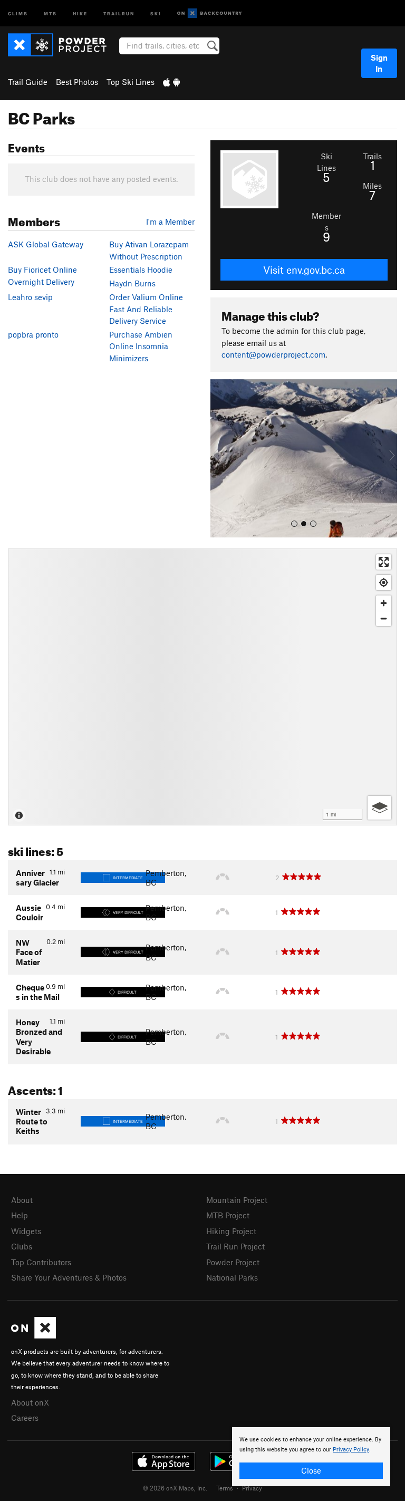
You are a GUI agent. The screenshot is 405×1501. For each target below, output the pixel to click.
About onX (30, 1402)
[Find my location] (383, 582)
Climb (18, 12)
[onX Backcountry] (209, 13)
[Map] (202, 687)
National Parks (232, 1277)
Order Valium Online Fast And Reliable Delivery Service (146, 308)
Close (311, 1470)
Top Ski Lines (131, 81)
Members (326, 221)
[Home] (62, 44)
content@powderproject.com (273, 354)
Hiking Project (231, 1231)
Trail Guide (27, 81)
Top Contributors (41, 1262)
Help (19, 1215)
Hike (80, 12)
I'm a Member (170, 221)
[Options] (379, 808)
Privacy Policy (351, 1449)
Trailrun (118, 12)
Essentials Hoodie (140, 269)
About (22, 1200)
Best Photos (77, 81)
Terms (224, 1488)
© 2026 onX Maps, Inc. (175, 1488)
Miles (372, 185)
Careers (24, 1417)
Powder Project (232, 1262)
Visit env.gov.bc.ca (304, 270)
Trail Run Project (235, 1246)
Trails (372, 156)
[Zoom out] (383, 618)
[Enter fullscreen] (383, 562)
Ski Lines (326, 161)
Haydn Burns (132, 283)
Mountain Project (236, 1200)
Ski (155, 12)
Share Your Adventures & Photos (69, 1277)
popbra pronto (33, 334)
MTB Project (227, 1215)
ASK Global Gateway (45, 244)
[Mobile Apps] (171, 81)
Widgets (26, 1231)
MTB (50, 12)
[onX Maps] (33, 1335)
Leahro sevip (30, 297)
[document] (311, 1457)
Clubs (21, 1246)
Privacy (252, 1488)
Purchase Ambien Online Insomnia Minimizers (140, 346)
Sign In (379, 63)
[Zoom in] (383, 603)
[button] (221, 458)
